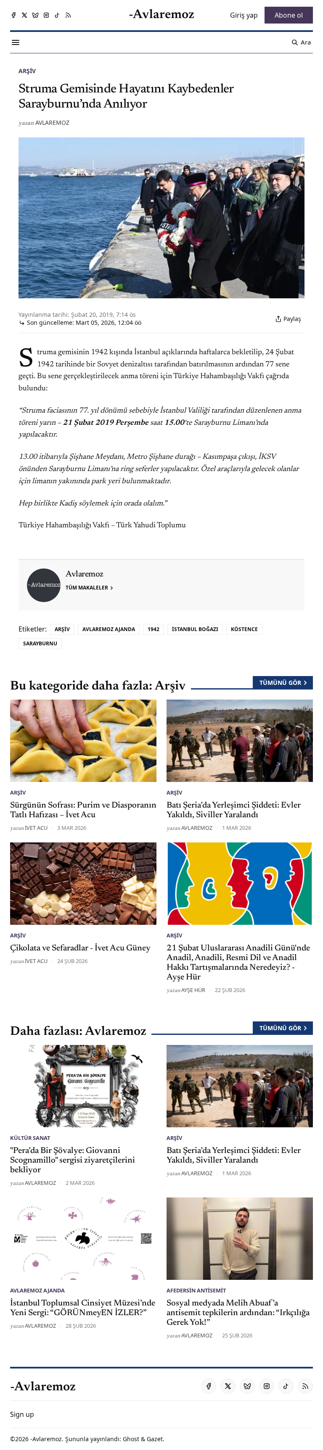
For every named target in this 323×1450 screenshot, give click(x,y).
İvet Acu (36, 828)
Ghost (131, 1439)
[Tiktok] (57, 15)
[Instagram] (46, 15)
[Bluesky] (35, 15)
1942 (153, 629)
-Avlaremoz (46, 1439)
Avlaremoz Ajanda (108, 629)
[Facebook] (13, 15)
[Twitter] (24, 15)
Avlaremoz (52, 122)
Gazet (155, 1439)
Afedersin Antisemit (196, 1290)
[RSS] (68, 15)
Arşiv (27, 71)
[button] (22, 1414)
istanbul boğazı (195, 629)
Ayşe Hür (193, 990)
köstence (244, 629)
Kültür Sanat (30, 1138)
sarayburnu (40, 643)
